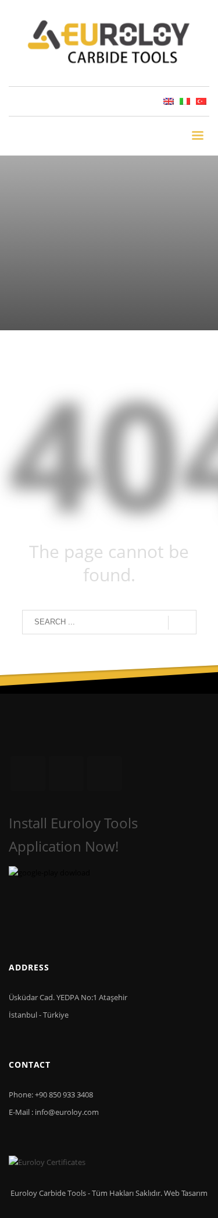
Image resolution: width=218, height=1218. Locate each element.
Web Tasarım (186, 1193)
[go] (182, 622)
